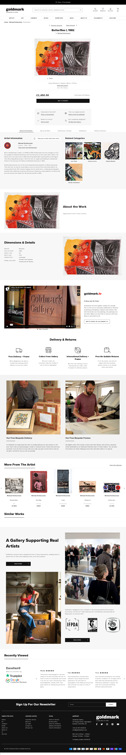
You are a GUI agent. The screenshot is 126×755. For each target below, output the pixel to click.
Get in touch (45, 122)
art (3, 721)
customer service (30, 719)
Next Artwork (70, 25)
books (3, 725)
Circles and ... (112, 500)
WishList (103, 11)
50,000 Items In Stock (63, 2)
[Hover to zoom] (62, 57)
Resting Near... (14, 500)
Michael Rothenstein (15, 22)
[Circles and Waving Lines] (112, 487)
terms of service (54, 719)
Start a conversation (47, 114)
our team (28, 723)
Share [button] (51, 78)
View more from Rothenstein (27, 147)
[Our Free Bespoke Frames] (92, 407)
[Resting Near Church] (14, 485)
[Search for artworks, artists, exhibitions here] (80, 10)
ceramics (4, 723)
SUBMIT (111, 704)
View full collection (116, 465)
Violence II (88, 500)
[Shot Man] (39, 481)
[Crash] (63, 481)
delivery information (55, 725)
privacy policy (53, 721)
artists (4, 719)
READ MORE (18, 563)
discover (4, 734)
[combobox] (57, 10)
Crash (63, 500)
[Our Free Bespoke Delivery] (33, 407)
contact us (28, 725)
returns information (55, 728)
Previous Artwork (56, 25)
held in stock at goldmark (76, 114)
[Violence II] (87, 487)
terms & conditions (55, 723)
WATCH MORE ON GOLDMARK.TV (97, 321)
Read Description (62, 85)
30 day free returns (74, 122)
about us (4, 730)
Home (6, 22)
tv (2, 732)
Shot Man (38, 500)
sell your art (29, 728)
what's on (5, 728)
